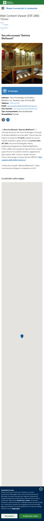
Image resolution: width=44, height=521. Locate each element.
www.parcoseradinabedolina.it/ (25, 108)
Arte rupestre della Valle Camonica (22, 158)
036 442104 (14, 103)
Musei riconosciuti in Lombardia (21, 8)
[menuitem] (24, 25)
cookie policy (16, 508)
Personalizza (9, 516)
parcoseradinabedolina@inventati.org (22, 106)
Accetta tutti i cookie (30, 516)
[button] (8, 120)
